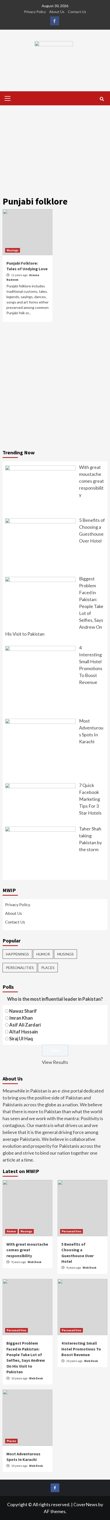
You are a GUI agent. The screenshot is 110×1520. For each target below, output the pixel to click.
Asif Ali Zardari (25, 1025)
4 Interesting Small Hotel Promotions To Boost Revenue (81, 1349)
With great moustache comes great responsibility (27, 1250)
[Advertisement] (55, 147)
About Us (56, 11)
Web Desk (34, 1262)
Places (47, 967)
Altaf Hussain (23, 1031)
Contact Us (77, 11)
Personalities (20, 967)
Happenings (17, 954)
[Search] (101, 99)
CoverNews (85, 1504)
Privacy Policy (35, 11)
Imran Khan (21, 1018)
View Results (55, 1062)
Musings (12, 250)
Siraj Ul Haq (21, 1038)
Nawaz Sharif (23, 1011)
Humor (43, 954)
